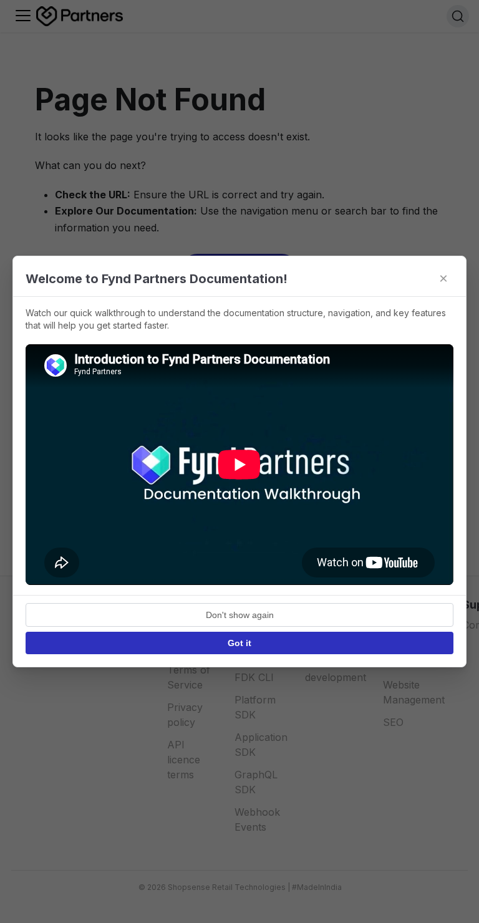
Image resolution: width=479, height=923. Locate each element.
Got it (239, 643)
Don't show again (240, 615)
